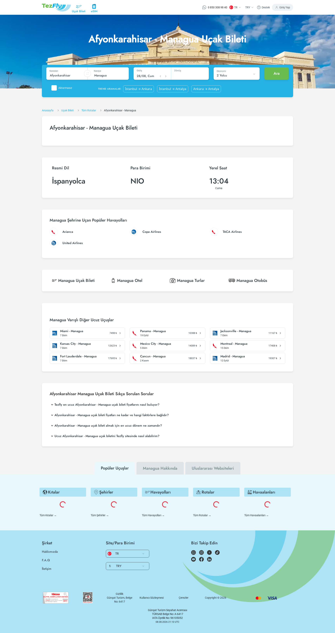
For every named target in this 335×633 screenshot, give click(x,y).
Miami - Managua (71, 331)
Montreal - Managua (233, 344)
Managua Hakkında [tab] (160, 468)
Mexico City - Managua (155, 344)
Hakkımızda (50, 551)
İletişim (46, 568)
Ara (277, 73)
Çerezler (183, 597)
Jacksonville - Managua (235, 331)
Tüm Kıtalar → (48, 515)
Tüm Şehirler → (100, 515)
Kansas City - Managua (75, 344)
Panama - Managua (153, 331)
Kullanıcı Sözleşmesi (152, 597)
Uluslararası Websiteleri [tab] (213, 468)
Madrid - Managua (232, 356)
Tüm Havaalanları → (256, 515)
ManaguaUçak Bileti (76, 280)
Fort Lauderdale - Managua (78, 356)
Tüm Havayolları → (153, 515)
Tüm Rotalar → (202, 515)
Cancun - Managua (153, 356)
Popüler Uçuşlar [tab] (115, 468)
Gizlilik (119, 593)
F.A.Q (46, 560)
